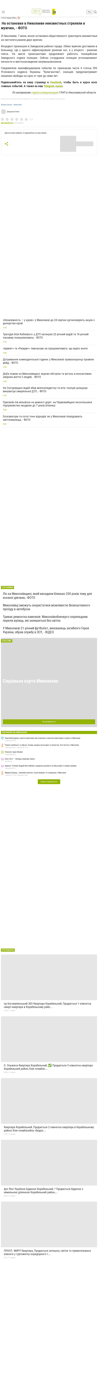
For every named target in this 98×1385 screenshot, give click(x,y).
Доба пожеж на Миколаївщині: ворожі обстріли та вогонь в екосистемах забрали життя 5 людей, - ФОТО (47, 375)
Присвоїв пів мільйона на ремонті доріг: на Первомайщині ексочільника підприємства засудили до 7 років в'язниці (47, 404)
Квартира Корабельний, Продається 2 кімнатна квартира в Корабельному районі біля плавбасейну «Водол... (49, 1129)
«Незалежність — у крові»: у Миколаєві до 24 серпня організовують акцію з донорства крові (49, 321)
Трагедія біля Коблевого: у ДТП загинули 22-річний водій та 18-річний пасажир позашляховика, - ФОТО (46, 336)
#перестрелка (6, 105)
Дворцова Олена (13, 112)
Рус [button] (89, 12)
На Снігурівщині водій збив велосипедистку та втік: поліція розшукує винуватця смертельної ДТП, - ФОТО (45, 389)
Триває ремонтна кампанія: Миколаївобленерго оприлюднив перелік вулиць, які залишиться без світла (45, 618)
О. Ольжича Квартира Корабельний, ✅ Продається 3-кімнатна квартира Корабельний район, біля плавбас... (48, 1067)
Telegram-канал (53, 86)
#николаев (18, 105)
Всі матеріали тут (49, 722)
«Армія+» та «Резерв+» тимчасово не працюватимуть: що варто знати (45, 348)
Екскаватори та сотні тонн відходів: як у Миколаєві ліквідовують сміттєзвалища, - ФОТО (42, 418)
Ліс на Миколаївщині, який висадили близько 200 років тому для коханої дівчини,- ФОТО (47, 595)
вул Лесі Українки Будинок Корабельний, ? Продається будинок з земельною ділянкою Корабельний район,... (43, 1190)
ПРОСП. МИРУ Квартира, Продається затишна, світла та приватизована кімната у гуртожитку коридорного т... (47, 1252)
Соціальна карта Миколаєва (30, 681)
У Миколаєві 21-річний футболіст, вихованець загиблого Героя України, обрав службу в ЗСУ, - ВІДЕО (46, 630)
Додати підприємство (49, 782)
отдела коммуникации (44, 92)
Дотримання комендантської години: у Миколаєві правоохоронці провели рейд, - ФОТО (48, 361)
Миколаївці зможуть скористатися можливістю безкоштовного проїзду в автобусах (46, 607)
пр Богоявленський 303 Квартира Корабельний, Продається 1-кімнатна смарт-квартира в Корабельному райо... (47, 1005)
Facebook (55, 82)
